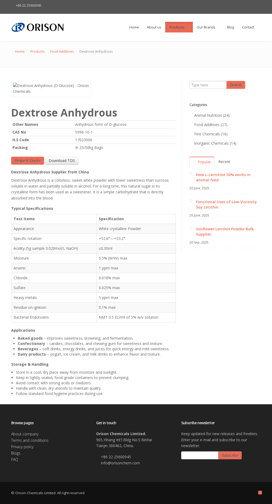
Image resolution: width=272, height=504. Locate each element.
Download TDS (62, 160)
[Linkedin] (250, 5)
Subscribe (230, 455)
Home (134, 27)
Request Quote (28, 160)
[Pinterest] (258, 5)
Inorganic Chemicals (211, 143)
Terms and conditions (30, 440)
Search (236, 85)
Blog (230, 27)
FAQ (14, 459)
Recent (224, 161)
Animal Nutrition (208, 115)
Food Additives (62, 51)
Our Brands (206, 27)
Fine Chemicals (207, 133)
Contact (248, 27)
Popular (204, 161)
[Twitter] (243, 5)
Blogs (15, 453)
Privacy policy (22, 446)
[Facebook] (235, 5)
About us (154, 27)
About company (25, 433)
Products (177, 27)
